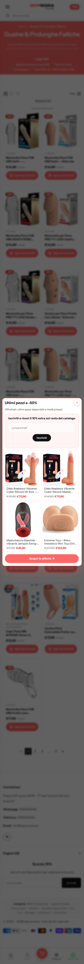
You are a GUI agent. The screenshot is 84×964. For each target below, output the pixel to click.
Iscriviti (42, 437)
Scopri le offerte (42, 558)
